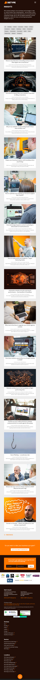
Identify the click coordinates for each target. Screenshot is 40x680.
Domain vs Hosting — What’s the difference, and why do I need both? (20, 524)
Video (29, 31)
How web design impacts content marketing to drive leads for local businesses (20, 225)
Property (6, 31)
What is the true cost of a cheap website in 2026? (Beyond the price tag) (20, 487)
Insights (13, 29)
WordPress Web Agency (8, 632)
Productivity (29, 29)
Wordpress (19, 33)
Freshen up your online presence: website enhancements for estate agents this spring (20, 422)
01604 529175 (24, 597)
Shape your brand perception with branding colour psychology (20, 161)
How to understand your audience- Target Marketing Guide (20, 259)
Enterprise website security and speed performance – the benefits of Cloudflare (20, 291)
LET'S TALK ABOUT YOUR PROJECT (20, 549)
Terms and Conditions (8, 603)
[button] (23, 580)
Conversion (20, 26)
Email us (13, 597)
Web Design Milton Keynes (9, 664)
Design (26, 26)
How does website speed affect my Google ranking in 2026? (20, 359)
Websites (13, 33)
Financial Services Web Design (10, 641)
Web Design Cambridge (8, 669)
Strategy (5, 631)
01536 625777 (7, 597)
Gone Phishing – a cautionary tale (20, 455)
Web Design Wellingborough (9, 662)
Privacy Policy (16, 603)
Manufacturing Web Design (9, 643)
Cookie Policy (22, 603)
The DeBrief (19, 31)
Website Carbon (23, 616)
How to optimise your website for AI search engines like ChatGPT (20, 194)
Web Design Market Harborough (10, 666)
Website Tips (7, 33)
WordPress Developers (8, 634)
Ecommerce (7, 29)
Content (14, 26)
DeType (31, 26)
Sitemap (17, 604)
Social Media (12, 31)
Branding (9, 26)
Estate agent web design (9, 645)
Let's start (20, 676)
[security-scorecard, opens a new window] (11, 615)
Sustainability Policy (11, 604)
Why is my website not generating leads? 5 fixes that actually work (20, 127)
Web (5, 624)
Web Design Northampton (9, 657)
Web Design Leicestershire (9, 671)
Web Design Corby (7, 660)
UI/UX (25, 31)
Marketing (19, 29)
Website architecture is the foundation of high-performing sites (20, 389)
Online (24, 29)
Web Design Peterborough (9, 668)
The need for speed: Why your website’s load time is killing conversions (20, 94)
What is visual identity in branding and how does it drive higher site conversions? (20, 61)
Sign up (31, 566)
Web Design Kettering (8, 659)
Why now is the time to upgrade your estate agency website (20, 326)
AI (5, 26)
